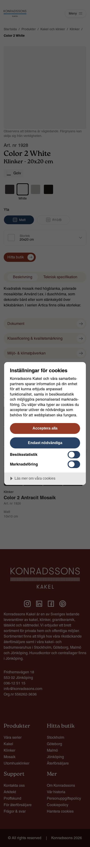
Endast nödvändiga (45, 443)
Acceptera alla (45, 428)
